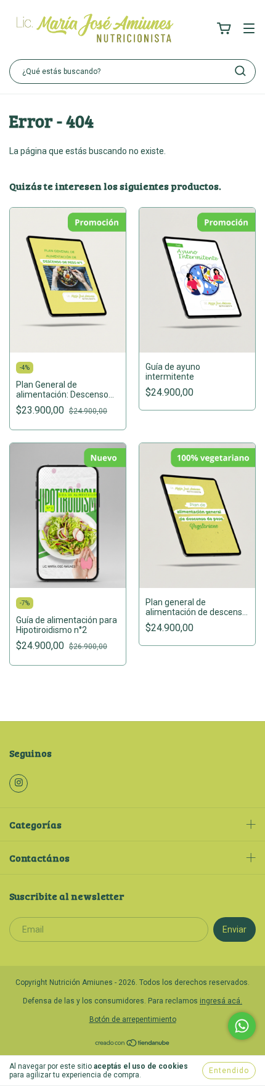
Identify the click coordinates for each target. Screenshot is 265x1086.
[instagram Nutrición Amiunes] (18, 783)
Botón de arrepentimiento (132, 1019)
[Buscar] (240, 71)
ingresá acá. (221, 1001)
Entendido (229, 1070)
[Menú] (249, 30)
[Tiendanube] (132, 1044)
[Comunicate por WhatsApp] (242, 1026)
